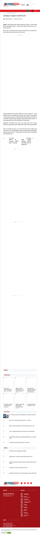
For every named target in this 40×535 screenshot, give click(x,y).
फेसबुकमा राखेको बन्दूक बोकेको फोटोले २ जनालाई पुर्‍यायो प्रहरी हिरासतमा (20, 406)
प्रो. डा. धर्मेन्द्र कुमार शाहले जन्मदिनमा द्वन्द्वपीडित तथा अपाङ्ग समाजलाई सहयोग (22, 415)
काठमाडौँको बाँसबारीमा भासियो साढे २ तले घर (31, 405)
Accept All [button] (9, 532)
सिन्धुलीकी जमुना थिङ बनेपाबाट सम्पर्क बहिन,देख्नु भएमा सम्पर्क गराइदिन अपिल (22, 473)
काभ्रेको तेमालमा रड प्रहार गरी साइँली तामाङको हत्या (18, 468)
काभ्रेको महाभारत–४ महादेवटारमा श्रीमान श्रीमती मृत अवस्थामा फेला (20, 456)
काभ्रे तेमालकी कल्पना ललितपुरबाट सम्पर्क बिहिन (17, 451)
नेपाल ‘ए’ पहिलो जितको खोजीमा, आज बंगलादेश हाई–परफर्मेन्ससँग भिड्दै (21, 431)
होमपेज (4, 13)
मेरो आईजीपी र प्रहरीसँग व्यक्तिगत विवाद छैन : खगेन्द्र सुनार (8, 406)
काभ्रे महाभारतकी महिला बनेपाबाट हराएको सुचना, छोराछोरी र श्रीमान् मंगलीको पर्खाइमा (22, 462)
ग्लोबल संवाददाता (8, 19)
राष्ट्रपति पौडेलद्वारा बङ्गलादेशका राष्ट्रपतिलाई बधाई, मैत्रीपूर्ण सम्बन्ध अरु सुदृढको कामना (31, 390)
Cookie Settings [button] (4, 532)
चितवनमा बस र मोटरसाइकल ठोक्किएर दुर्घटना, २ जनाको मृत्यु (8, 390)
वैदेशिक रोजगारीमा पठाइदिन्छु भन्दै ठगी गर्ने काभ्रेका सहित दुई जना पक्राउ (20, 390)
